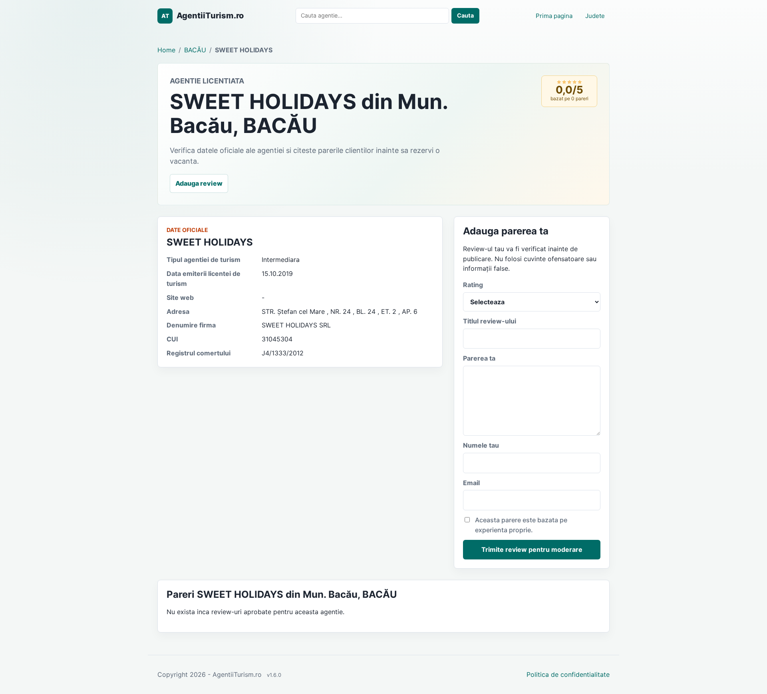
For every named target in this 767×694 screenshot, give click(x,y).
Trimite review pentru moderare (531, 549)
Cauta (465, 15)
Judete (595, 16)
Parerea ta (479, 358)
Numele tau (481, 445)
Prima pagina (554, 16)
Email (471, 483)
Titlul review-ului (489, 321)
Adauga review (199, 183)
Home (166, 50)
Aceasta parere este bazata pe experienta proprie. (521, 525)
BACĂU (195, 50)
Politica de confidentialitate (568, 674)
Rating (473, 285)
